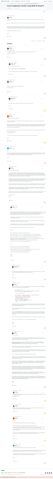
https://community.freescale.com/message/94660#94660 (17, 68)
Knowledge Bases (17, 1)
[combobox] (29, 8)
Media (13, 472)
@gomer (14, 394)
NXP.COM (27, 1)
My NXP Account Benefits (21, 472)
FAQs (48, 1)
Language (45, 1)
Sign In (51, 1)
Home (8, 3)
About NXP (2, 472)
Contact (15, 472)
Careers (6, 472)
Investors (9, 472)
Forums (12, 1)
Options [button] (44, 11)
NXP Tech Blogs (23, 1)
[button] (41, 18)
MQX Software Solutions (12, 3)
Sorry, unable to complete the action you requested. (8, 477)
